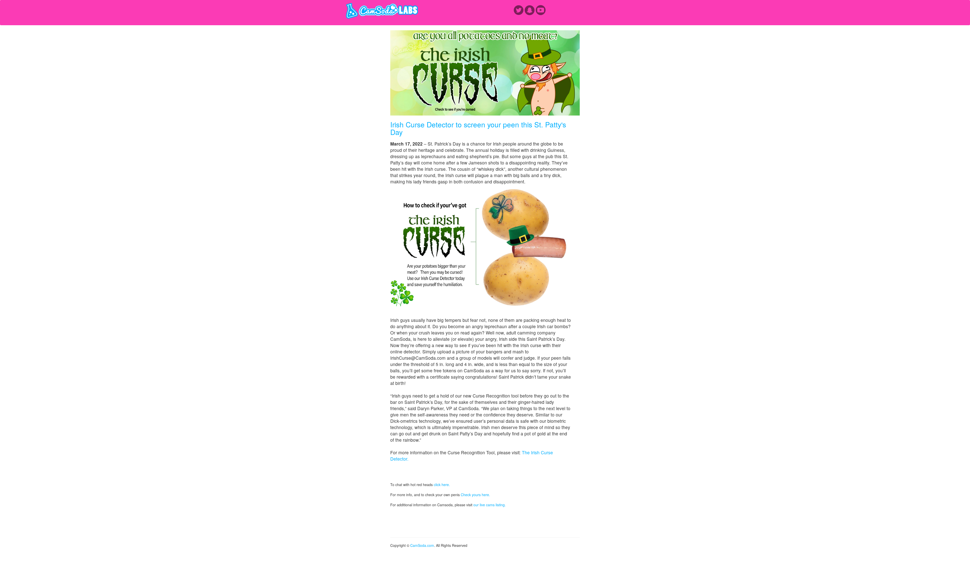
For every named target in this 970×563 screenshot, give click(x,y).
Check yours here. (475, 494)
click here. (442, 484)
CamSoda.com (422, 545)
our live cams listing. (489, 504)
